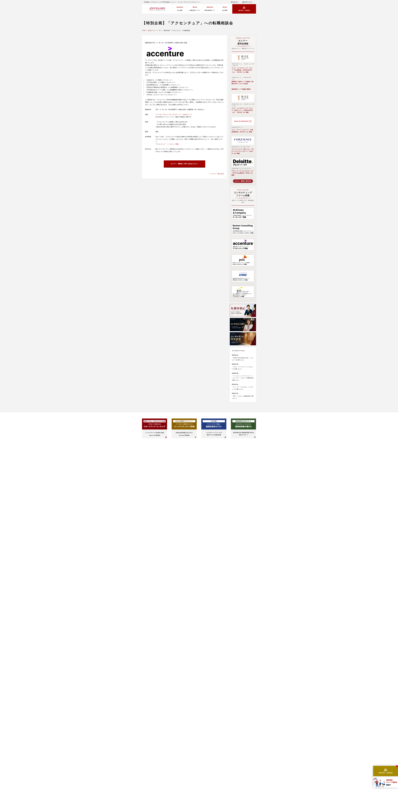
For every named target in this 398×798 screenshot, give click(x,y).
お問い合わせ (248, 2)
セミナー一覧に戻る (217, 174)
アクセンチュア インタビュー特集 (167, 144)
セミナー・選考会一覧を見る (243, 181)
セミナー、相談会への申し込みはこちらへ (184, 163)
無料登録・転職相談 (244, 10)
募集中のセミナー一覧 (154, 30)
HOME (144, 30)
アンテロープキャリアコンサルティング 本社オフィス (173, 114)
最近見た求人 (234, 2)
